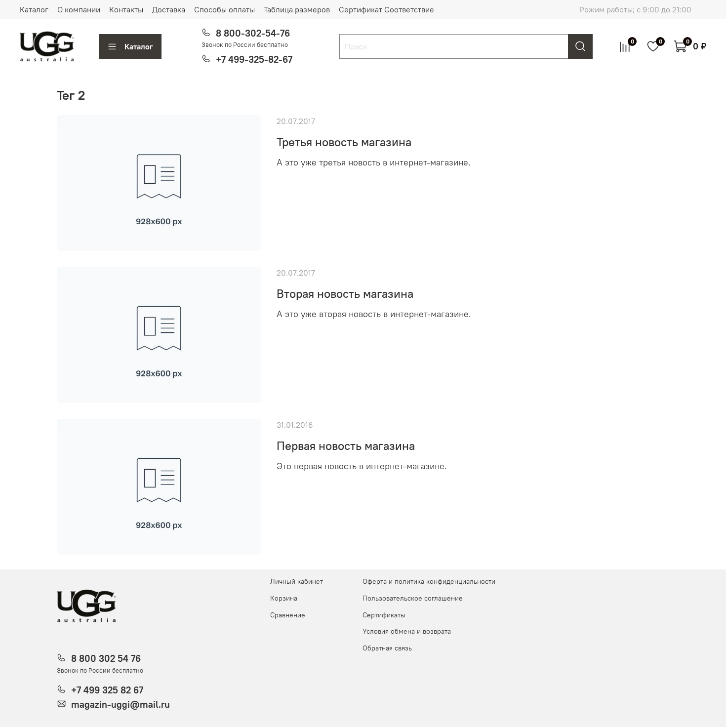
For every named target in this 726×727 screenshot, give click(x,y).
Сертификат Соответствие (386, 9)
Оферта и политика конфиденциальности (429, 581)
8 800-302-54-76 (253, 33)
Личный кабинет (296, 581)
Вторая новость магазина (345, 293)
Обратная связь (387, 648)
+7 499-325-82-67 (254, 59)
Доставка (168, 9)
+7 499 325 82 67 (107, 690)
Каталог (34, 9)
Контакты (126, 9)
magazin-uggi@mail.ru (120, 704)
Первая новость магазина (346, 445)
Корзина (283, 598)
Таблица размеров (297, 9)
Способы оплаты (224, 9)
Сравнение (287, 614)
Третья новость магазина (344, 141)
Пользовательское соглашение (413, 598)
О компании (78, 9)
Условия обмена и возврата (407, 631)
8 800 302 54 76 (106, 658)
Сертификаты (384, 614)
